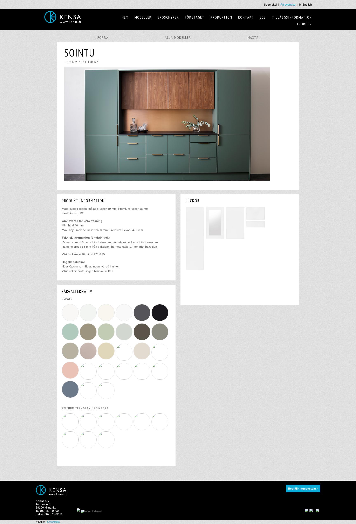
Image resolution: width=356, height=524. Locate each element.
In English (305, 4)
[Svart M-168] (160, 321)
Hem (125, 17)
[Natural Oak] (107, 447)
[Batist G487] (107, 397)
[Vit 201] (125, 321)
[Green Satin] (71, 447)
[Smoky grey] (89, 429)
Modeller (143, 17)
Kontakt (246, 17)
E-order (304, 24)
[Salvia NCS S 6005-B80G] (160, 359)
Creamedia (53, 521)
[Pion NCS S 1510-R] (71, 378)
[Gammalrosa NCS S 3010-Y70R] (89, 378)
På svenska (287, 4)
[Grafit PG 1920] (142, 340)
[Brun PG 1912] (89, 340)
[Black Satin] (125, 429)
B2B (263, 17)
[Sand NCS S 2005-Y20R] (160, 378)
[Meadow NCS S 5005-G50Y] (125, 378)
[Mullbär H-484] (142, 359)
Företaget (195, 17)
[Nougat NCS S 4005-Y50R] (89, 359)
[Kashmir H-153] (125, 359)
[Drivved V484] (107, 359)
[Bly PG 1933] (160, 340)
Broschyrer (168, 17)
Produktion (221, 17)
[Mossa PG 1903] (107, 340)
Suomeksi (270, 4)
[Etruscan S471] (89, 397)
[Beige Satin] (89, 447)
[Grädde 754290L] (107, 321)
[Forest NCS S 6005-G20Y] (107, 378)
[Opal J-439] (71, 340)
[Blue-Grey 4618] (71, 397)
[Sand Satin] (142, 429)
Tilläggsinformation (292, 17)
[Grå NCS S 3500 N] (71, 359)
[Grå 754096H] (89, 321)
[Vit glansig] (107, 429)
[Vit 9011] (71, 321)
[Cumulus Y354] (142, 378)
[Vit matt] (71, 429)
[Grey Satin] (160, 429)
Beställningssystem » (303, 488)
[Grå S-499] (142, 321)
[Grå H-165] (125, 340)
